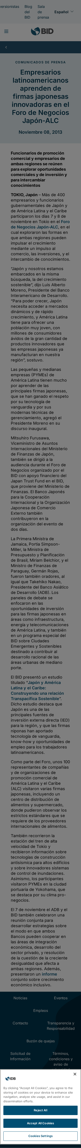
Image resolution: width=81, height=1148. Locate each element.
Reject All (40, 1110)
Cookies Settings (40, 1136)
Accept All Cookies (40, 1123)
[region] (40, 1106)
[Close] (75, 1074)
